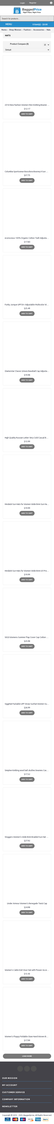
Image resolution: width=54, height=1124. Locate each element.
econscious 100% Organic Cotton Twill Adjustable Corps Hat (27, 238)
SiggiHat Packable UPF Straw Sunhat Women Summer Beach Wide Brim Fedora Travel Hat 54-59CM (27, 704)
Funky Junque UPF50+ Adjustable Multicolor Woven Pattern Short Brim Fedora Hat (27, 304)
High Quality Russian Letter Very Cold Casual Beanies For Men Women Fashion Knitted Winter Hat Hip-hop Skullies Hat (27, 438)
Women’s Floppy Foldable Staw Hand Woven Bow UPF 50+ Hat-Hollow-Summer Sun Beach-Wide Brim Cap (27, 1036)
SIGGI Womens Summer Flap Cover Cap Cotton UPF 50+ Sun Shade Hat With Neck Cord (27, 637)
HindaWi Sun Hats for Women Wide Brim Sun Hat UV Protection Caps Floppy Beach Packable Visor (27, 504)
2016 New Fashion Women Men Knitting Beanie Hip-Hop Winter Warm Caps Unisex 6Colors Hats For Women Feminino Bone (27, 105)
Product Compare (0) (19, 44)
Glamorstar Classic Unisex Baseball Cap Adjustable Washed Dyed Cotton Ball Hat (27, 371)
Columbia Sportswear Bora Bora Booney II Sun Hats (27, 171)
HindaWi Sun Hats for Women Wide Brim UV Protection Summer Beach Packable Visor (27, 571)
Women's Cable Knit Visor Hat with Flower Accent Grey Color (27, 970)
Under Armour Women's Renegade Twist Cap (27, 903)
